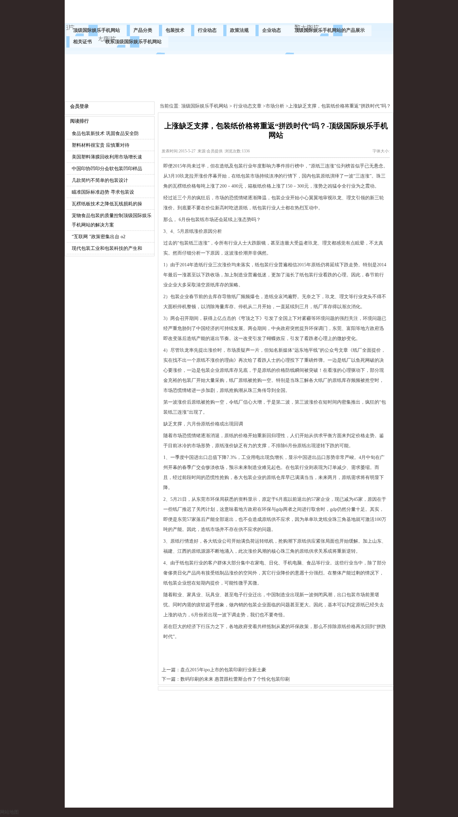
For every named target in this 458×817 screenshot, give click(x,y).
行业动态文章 (247, 106)
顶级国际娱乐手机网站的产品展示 (329, 30)
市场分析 (275, 106)
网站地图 (9, 812)
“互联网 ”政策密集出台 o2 (98, 236)
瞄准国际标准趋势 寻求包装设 (103, 192)
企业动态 (271, 30)
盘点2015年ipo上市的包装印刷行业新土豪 (223, 669)
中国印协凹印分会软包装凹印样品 (107, 168)
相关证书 (82, 41)
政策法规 (239, 30)
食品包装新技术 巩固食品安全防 (105, 133)
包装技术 (175, 30)
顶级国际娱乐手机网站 (96, 30)
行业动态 (207, 30)
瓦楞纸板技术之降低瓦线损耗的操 (107, 203)
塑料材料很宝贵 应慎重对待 (100, 145)
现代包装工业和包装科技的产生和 (107, 248)
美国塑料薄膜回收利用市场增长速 (107, 156)
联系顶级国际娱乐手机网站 (133, 41)
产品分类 (142, 30)
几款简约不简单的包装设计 (100, 180)
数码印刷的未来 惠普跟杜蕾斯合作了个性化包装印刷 (235, 679)
